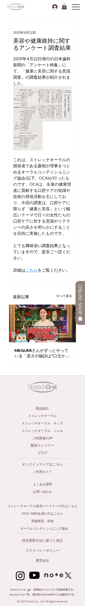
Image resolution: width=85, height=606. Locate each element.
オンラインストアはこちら (42, 464)
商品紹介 (42, 408)
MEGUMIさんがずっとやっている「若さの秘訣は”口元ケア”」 (41, 353)
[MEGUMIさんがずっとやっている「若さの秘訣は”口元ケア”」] (42, 323)
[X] (68, 575)
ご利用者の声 (42, 438)
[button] (64, 6)
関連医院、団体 (43, 521)
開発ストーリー (42, 445)
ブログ (42, 453)
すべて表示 (64, 296)
